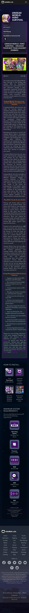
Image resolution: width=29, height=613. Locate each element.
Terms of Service (7, 593)
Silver (23, 545)
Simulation (24, 547)
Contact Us (14, 595)
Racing (24, 538)
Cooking (5, 554)
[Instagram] (9, 563)
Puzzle (24, 535)
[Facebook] (4, 563)
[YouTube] (20, 563)
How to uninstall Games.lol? (14, 516)
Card (5, 545)
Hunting (14, 547)
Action (5, 535)
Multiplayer (14, 552)
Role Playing (23, 540)
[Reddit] (17, 568)
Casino (5, 547)
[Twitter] (14, 563)
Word (23, 554)
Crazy (14, 535)
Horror (14, 545)
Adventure (5, 538)
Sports (23, 549)
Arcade (5, 540)
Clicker (5, 552)
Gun (14, 542)
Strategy (23, 552)
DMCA (24, 593)
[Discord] (25, 563)
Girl (14, 540)
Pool (14, 554)
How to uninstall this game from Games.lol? (14, 511)
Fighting (14, 538)
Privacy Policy (17, 593)
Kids (14, 549)
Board (5, 542)
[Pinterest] (12, 568)
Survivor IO (14, 352)
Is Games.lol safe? (14, 507)
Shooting (23, 542)
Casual (5, 549)
